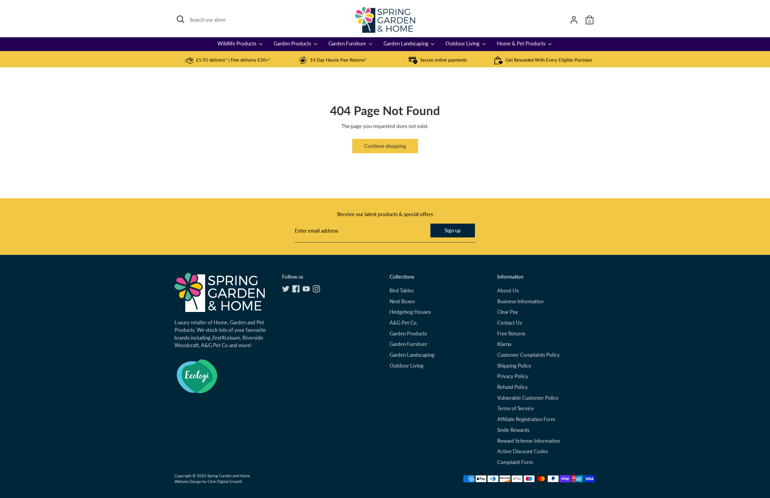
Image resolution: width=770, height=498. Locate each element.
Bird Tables (402, 290)
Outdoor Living (463, 43)
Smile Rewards (513, 430)
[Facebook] (296, 288)
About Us (508, 290)
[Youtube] (306, 288)
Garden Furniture (347, 43)
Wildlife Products (237, 43)
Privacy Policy (512, 376)
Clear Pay (507, 312)
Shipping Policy (514, 365)
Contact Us (509, 322)
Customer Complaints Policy (528, 355)
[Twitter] (285, 288)
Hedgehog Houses (410, 312)
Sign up (453, 230)
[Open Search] (180, 19)
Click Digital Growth (225, 481)
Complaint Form (515, 462)
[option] (227, 60)
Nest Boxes (402, 301)
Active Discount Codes (522, 451)
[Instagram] (316, 288)
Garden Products (293, 43)
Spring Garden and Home (228, 475)
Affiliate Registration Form (526, 419)
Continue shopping (385, 146)
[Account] (574, 20)
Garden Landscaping (406, 43)
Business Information (520, 301)
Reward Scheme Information (528, 441)
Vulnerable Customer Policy (528, 398)
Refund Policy (512, 387)
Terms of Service (515, 408)
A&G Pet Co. (404, 322)
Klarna (504, 344)
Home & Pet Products (522, 43)
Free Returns (511, 333)
